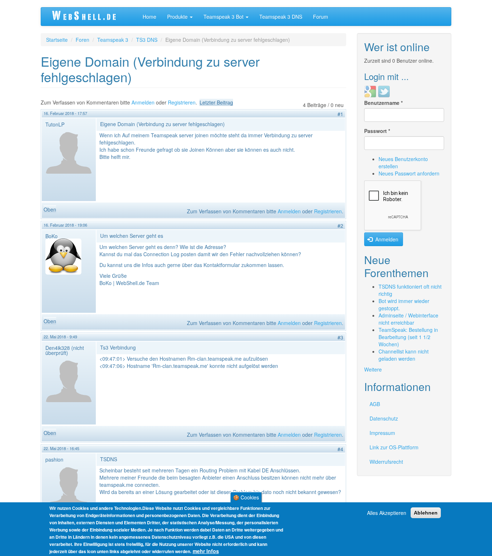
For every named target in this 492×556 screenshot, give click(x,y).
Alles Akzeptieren (386, 512)
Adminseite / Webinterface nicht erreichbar (408, 319)
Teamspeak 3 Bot (224, 16)
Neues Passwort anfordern (409, 173)
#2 (340, 225)
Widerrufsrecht (386, 461)
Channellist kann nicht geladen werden (404, 355)
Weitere (373, 369)
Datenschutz (384, 418)
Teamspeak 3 (112, 39)
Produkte (178, 16)
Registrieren (182, 102)
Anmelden (143, 102)
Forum (320, 16)
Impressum (382, 432)
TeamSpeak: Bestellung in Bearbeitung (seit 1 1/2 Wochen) (408, 337)
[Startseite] (91, 16)
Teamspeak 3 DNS (280, 16)
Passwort (377, 130)
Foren (82, 39)
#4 (340, 449)
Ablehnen (426, 513)
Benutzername (383, 102)
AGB (375, 404)
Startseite (57, 39)
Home (149, 16)
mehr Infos (206, 551)
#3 (340, 337)
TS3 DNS (146, 39)
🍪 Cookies (246, 497)
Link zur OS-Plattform (394, 447)
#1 (340, 113)
